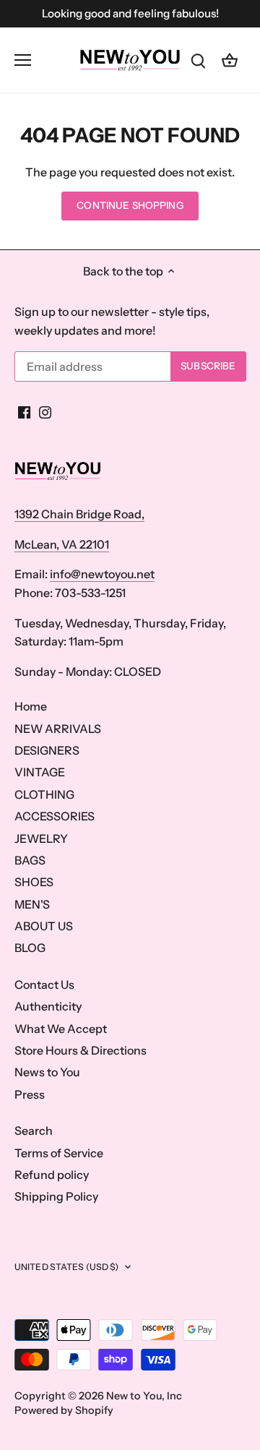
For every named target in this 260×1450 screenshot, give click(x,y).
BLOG (30, 947)
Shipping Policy (56, 1196)
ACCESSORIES (54, 816)
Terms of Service (58, 1153)
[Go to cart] (229, 60)
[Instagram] (45, 411)
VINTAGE (39, 772)
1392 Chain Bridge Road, (79, 514)
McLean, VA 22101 (61, 544)
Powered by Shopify (63, 1410)
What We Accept (60, 1028)
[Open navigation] (22, 60)
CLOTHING (44, 794)
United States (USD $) (66, 1266)
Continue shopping (130, 205)
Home (30, 706)
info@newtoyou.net (102, 574)
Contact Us (44, 984)
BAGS (30, 860)
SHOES (33, 882)
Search (33, 1130)
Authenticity (48, 1006)
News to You (47, 1072)
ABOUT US (43, 926)
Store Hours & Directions (80, 1050)
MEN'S (32, 904)
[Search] (198, 60)
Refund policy (51, 1174)
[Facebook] (24, 411)
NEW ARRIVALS (57, 728)
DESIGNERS (46, 750)
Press (29, 1094)
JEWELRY (41, 838)
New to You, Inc (144, 1395)
